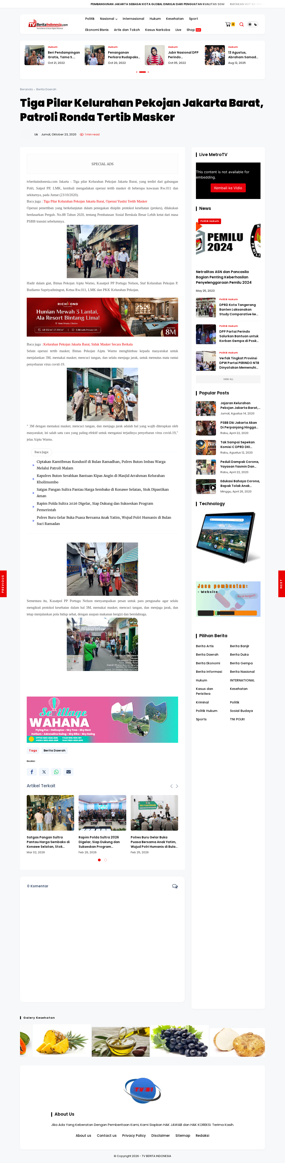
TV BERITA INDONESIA (156, 1156)
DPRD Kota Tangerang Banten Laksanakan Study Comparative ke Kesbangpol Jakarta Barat (237, 310)
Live (178, 30)
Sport (193, 18)
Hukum (155, 18)
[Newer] (281, 583)
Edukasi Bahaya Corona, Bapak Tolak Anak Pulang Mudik (240, 483)
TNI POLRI (237, 719)
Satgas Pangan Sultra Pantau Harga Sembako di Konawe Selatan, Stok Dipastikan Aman (48, 842)
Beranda (26, 89)
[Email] (68, 772)
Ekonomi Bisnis (97, 30)
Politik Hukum (209, 221)
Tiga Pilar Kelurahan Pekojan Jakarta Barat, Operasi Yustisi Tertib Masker (95, 201)
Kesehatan (175, 18)
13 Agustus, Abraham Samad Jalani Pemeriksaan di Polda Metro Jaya (244, 55)
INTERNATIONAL (242, 680)
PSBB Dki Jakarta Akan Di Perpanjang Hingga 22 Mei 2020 (238, 425)
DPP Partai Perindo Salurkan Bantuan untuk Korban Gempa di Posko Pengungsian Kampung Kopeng (239, 336)
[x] (44, 772)
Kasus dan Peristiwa (204, 691)
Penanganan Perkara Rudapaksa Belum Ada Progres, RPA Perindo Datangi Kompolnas (124, 55)
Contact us (107, 1135)
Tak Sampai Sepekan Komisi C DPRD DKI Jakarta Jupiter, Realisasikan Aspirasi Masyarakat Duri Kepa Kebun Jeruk (238, 444)
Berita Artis (205, 646)
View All (228, 379)
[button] (136, 72)
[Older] (3, 583)
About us (83, 1135)
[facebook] (32, 772)
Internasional (133, 18)
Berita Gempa (241, 663)
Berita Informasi (209, 672)
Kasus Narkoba (157, 30)
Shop (193, 30)
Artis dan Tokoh (127, 30)
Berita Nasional (242, 672)
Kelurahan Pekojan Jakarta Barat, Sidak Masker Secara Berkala (88, 344)
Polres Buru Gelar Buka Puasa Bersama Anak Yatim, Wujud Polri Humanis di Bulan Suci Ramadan (154, 842)
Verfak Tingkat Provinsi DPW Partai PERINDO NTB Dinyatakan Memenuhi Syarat (239, 363)
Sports (201, 719)
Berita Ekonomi (208, 663)
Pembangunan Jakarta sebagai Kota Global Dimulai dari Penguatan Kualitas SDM (92, 4)
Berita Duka (239, 655)
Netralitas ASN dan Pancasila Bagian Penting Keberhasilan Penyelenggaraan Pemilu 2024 (224, 277)
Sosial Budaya (241, 711)
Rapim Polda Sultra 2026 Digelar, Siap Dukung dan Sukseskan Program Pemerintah (99, 842)
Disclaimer (160, 1135)
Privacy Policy (134, 1135)
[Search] (241, 24)
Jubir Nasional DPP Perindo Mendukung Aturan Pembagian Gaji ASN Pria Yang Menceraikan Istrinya (183, 55)
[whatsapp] (56, 772)
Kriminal (202, 702)
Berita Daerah (46, 89)
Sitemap (182, 1135)
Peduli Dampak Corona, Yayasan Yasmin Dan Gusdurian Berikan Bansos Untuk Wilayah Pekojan (239, 464)
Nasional (107, 18)
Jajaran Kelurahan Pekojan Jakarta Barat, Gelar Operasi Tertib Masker (239, 405)
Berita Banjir (239, 646)
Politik (90, 18)
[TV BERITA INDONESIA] (48, 24)
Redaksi (202, 1135)
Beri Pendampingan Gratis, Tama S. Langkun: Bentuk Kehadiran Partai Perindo (64, 55)
